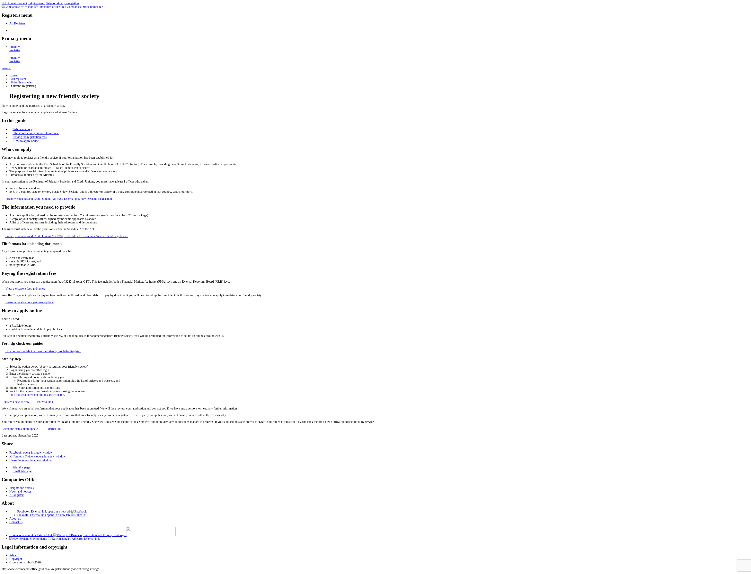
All (17, 23)
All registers (18, 78)
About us (15, 518)
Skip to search (36, 3)
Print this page (21, 467)
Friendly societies (22, 82)
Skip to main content (14, 3)
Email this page (22, 471)
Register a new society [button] (27, 401)
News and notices (20, 491)
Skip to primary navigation (62, 3)
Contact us (15, 522)
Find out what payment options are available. (37, 394)
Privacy (14, 555)
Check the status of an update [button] (31, 428)
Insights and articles (21, 488)
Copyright (15, 558)
